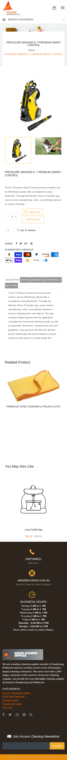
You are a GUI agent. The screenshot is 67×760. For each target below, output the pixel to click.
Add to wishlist (28, 230)
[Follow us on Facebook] (16, 243)
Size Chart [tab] (11, 285)
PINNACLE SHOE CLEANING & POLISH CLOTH (33, 406)
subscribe (57, 746)
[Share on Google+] (26, 243)
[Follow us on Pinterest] (31, 243)
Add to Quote (33, 219)
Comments (37, 280)
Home (31, 50)
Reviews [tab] (25, 280)
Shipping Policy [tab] (52, 280)
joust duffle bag (33, 529)
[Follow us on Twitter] (21, 243)
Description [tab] (12, 280)
